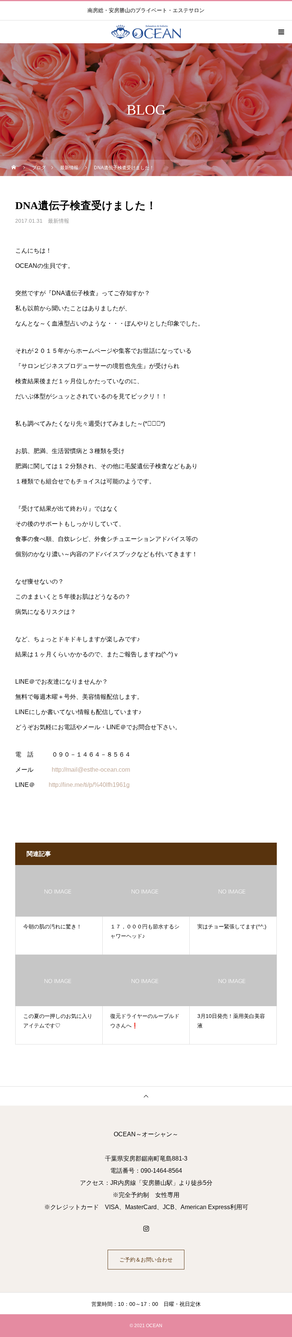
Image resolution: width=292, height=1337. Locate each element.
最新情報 (58, 221)
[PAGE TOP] (146, 1096)
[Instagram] (146, 1228)
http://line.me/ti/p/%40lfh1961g (89, 785)
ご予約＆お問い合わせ (146, 1260)
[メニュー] (280, 31)
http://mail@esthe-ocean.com (91, 769)
